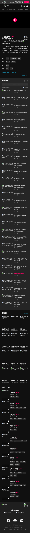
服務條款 (21, 525)
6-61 (4, 84)
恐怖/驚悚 (12, 461)
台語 (15, 41)
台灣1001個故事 (14, 469)
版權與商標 (9, 525)
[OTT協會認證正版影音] (26, 38)
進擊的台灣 (13, 481)
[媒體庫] (27, 6)
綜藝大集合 (13, 403)
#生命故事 (13, 72)
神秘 (17, 461)
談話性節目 (13, 58)
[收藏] (25, 43)
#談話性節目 (5, 72)
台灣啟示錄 (13, 415)
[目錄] (3, 6)
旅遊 (11, 429)
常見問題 (6, 527)
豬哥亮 (8, 62)
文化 (15, 429)
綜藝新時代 (13, 448)
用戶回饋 (12, 527)
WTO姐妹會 (13, 437)
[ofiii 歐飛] (7, 6)
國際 (11, 441)
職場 (24, 452)
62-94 (8, 84)
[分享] (27, 43)
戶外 (17, 407)
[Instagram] (15, 520)
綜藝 (19, 58)
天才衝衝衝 (13, 392)
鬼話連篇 (12, 458)
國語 (12, 41)
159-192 (27, 84)
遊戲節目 (12, 396)
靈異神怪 (17, 464)
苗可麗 (13, 62)
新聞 (15, 418)
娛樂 (26, 441)
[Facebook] (8, 520)
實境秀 (11, 452)
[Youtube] (21, 520)
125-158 (20, 84)
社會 (25, 418)
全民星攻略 (13, 492)
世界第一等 (13, 426)
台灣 (8, 41)
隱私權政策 (15, 525)
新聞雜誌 (20, 418)
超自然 (11, 464)
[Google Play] (21, 513)
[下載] (21, 6)
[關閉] (2, 2)
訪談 (7, 58)
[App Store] (9, 513)
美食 (11, 475)
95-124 (14, 84)
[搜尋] (24, 6)
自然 (15, 472)
